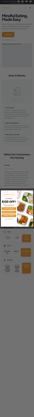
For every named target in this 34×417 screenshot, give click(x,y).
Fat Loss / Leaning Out (9, 208)
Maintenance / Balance (9, 215)
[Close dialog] (32, 191)
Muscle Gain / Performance (9, 212)
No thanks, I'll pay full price (9, 218)
